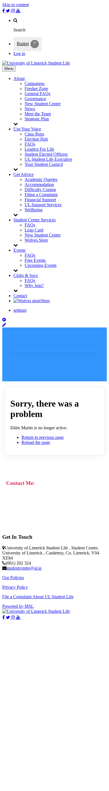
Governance (35, 98)
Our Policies (13, 577)
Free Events (35, 260)
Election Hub (36, 139)
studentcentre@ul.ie (24, 568)
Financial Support (40, 199)
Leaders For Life (39, 149)
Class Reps (34, 134)
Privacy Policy (15, 587)
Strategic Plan (37, 118)
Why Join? (34, 285)
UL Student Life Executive (48, 159)
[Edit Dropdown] (4, 324)
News (30, 108)
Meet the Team (38, 113)
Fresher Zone (36, 88)
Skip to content (15, 4)
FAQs (30, 144)
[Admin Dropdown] (4, 319)
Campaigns (34, 83)
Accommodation (39, 184)
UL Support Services (43, 204)
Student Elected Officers (46, 154)
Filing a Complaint (41, 194)
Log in (19, 53)
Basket (23, 43)
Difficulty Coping (40, 189)
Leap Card (34, 230)
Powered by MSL (18, 606)
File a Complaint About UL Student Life (38, 596)
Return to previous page (43, 437)
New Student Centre (43, 103)
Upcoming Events (40, 265)
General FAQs (37, 93)
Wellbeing (33, 209)
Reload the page (36, 442)
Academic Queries (41, 179)
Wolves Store (36, 240)
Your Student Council (44, 164)
